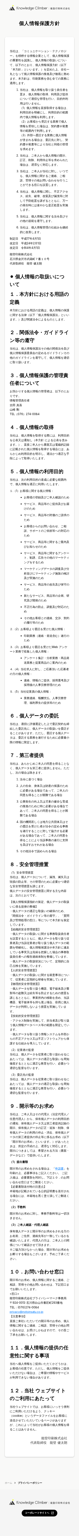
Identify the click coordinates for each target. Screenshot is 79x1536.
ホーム (8, 1482)
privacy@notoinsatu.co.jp (26, 1311)
